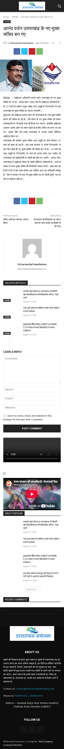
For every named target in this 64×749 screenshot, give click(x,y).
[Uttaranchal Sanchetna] (5, 43)
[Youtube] (40, 729)
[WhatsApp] (39, 51)
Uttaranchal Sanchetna (21, 43)
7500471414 (20, 695)
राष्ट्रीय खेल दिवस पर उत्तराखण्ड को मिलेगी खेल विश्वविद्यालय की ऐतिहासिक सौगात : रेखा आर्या (40, 294)
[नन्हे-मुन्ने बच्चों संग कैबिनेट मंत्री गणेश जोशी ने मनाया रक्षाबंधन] (12, 312)
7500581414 (35, 695)
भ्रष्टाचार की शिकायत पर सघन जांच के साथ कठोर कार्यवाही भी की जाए (47, 223)
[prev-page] (5, 340)
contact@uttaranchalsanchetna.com (35, 688)
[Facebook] (17, 51)
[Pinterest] (32, 51)
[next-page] (11, 340)
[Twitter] (24, 51)
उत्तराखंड (15, 17)
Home (6, 17)
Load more (31, 589)
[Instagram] (32, 729)
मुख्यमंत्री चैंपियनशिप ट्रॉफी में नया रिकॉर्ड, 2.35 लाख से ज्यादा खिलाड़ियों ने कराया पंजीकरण (40, 327)
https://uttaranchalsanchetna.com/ (32, 269)
